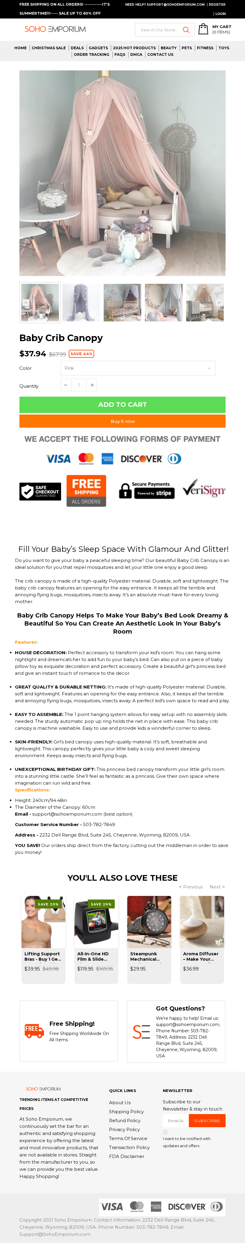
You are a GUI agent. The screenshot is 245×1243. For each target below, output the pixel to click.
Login (220, 14)
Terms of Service (128, 1138)
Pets (187, 48)
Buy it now (123, 421)
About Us (120, 1102)
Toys (223, 48)
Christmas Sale (49, 48)
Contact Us (160, 54)
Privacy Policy (124, 1129)
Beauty (169, 48)
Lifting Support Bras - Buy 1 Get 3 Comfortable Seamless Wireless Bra (42, 957)
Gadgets (98, 48)
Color (25, 368)
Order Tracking (91, 54)
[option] (122, 173)
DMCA (136, 54)
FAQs (119, 54)
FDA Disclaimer (126, 1156)
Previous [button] (25, 302)
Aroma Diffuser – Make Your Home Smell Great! (200, 957)
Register (217, 5)
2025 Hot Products (134, 48)
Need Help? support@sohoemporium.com (165, 5)
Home (20, 48)
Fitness (205, 48)
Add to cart (122, 405)
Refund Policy (124, 1120)
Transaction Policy (129, 1147)
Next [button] (219, 302)
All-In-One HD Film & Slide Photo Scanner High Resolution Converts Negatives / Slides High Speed (95, 957)
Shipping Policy (126, 1111)
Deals (77, 48)
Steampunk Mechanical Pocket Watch (146, 957)
